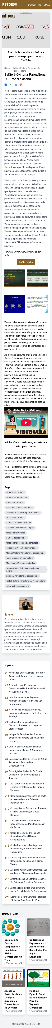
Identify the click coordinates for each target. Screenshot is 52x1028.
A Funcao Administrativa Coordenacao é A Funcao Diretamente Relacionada (28, 872)
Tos (39, 5)
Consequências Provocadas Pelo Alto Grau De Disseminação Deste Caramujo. (28, 811)
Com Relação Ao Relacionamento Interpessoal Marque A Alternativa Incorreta (25, 750)
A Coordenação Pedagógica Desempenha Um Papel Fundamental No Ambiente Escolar (27, 688)
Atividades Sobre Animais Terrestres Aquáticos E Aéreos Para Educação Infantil (27, 676)
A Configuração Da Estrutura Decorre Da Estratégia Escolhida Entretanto (28, 881)
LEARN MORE (26, 262)
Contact (31, 5)
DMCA (47, 5)
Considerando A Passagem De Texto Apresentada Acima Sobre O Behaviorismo (28, 799)
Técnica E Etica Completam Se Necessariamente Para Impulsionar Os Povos (27, 824)
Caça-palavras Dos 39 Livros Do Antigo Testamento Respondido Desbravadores (28, 762)
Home (7, 68)
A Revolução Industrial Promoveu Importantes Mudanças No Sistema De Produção (27, 713)
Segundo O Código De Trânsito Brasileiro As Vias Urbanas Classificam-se (25, 836)
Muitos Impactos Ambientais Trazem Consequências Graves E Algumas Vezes (28, 861)
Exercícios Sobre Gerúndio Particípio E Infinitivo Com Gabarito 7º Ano (28, 899)
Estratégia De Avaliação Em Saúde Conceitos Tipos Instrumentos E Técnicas (25, 774)
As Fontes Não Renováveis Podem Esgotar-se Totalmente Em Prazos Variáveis (27, 787)
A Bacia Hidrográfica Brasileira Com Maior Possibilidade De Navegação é (28, 890)
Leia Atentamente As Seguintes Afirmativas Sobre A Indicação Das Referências (25, 700)
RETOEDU (9, 4)
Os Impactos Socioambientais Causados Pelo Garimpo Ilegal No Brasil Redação (25, 725)
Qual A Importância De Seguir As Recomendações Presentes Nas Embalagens (26, 848)
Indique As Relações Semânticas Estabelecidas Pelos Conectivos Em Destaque (26, 737)
